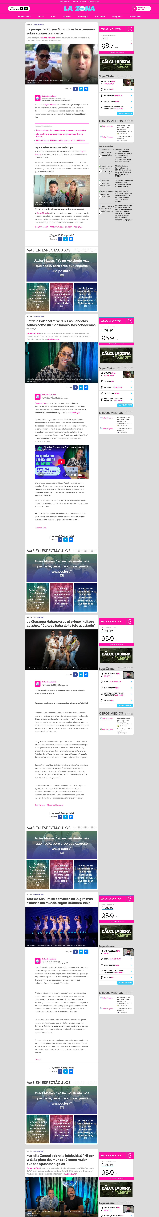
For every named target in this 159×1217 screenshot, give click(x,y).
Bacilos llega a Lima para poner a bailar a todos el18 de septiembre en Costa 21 (124, 128)
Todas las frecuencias (116, 52)
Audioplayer (53, 339)
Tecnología (83, 16)
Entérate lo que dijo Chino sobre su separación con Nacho (60, 140)
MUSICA (68, 227)
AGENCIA (78, 227)
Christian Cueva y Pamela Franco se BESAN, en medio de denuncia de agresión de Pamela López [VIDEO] (123, 171)
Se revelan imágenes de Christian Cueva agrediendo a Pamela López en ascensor (124, 183)
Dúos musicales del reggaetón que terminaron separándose (61, 130)
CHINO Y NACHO (41, 227)
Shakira (37, 1060)
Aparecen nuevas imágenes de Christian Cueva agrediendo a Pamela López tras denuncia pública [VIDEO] (123, 196)
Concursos (100, 16)
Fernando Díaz (33, 333)
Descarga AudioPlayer (79, 1)
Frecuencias (135, 16)
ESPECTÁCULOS (56, 227)
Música (41, 16)
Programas (117, 16)
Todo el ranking (125, 113)
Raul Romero (40, 805)
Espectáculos (24, 16)
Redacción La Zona (49, 96)
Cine (53, 16)
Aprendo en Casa (65, 1)
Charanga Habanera (55, 805)
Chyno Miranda (48, 38)
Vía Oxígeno (123, 140)
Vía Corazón (123, 133)
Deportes (67, 16)
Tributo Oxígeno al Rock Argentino (124, 137)
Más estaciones (93, 1)
